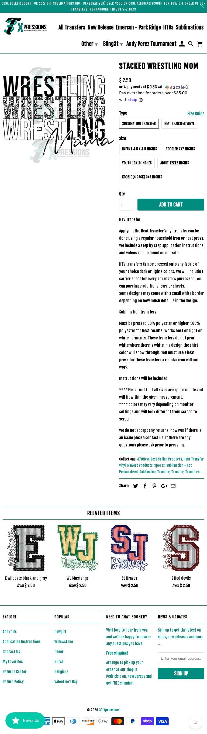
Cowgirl (60, 631)
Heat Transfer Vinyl (179, 123)
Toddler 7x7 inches (180, 149)
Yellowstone (63, 641)
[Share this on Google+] (162, 486)
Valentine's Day (66, 681)
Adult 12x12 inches (174, 163)
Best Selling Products (166, 459)
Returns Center (15, 671)
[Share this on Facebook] (144, 486)
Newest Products (140, 465)
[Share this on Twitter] (134, 486)
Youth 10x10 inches (137, 163)
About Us (9, 631)
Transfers (192, 472)
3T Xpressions (109, 710)
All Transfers (71, 28)
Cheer (59, 651)
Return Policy (13, 681)
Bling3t (113, 44)
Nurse (59, 661)
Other (89, 44)
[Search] (191, 45)
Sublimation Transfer (139, 123)
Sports (159, 465)
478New (143, 459)
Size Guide (195, 113)
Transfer (177, 472)
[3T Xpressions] (26, 26)
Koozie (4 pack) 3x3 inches (142, 177)
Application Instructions (21, 641)
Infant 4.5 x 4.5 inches (139, 149)
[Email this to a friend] (172, 486)
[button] (161, 87)
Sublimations (189, 28)
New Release (100, 28)
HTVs (168, 28)
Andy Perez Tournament (151, 44)
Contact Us (11, 651)
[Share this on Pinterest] (153, 486)
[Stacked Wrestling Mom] (58, 115)
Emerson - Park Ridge (138, 28)
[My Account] (182, 45)
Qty (122, 193)
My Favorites (13, 661)
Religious (61, 671)
